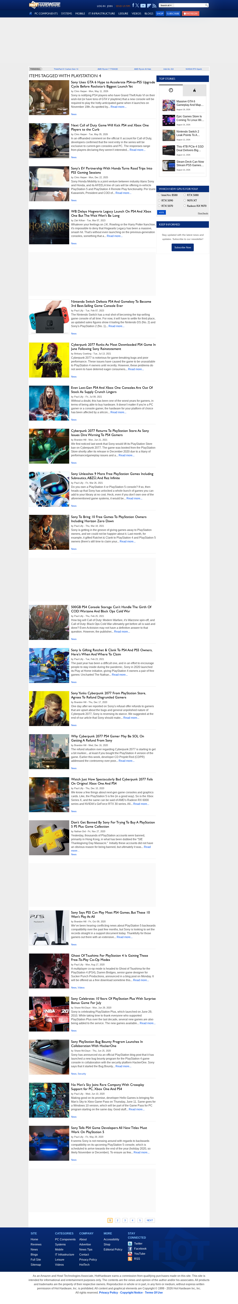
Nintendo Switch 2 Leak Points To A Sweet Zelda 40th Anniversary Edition (188, 133)
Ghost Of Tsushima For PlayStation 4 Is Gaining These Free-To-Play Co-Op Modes (109, 957)
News (74, 114)
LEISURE (123, 13)
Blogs (34, 1254)
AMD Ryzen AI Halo (142, 68)
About (83, 1239)
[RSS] (154, 5)
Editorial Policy (113, 1249)
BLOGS (149, 13)
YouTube (139, 1253)
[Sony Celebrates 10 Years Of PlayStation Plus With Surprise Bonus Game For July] (49, 1014)
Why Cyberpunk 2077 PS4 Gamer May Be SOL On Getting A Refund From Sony (107, 738)
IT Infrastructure (64, 1254)
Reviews (36, 1244)
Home (34, 1239)
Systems (60, 1244)
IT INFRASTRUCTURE (102, 13)
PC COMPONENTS (46, 13)
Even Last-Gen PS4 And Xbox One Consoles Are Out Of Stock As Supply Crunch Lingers (112, 389)
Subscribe (173, 13)
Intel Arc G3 (168, 68)
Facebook (140, 1248)
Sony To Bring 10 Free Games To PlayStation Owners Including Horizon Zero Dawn (109, 519)
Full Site (36, 1259)
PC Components (65, 1239)
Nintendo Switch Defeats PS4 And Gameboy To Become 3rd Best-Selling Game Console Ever (111, 303)
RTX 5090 (167, 200)
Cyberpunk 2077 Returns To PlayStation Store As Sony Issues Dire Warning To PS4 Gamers (110, 433)
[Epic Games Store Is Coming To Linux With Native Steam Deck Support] (169, 120)
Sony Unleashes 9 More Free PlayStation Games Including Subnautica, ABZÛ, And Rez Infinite (112, 476)
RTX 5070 (167, 205)
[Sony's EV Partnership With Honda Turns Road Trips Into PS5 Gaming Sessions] (49, 183)
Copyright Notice (131, 1292)
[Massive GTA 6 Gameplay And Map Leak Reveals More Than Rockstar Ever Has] (169, 105)
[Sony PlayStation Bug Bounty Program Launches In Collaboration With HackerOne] (49, 1057)
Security (82, 1073)
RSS (137, 1258)
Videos (81, 987)
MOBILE (80, 13)
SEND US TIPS (123, 6)
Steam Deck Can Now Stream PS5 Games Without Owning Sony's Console (190, 163)
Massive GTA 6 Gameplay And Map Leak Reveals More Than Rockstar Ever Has (188, 103)
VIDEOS (136, 13)
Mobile (59, 1249)
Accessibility (111, 1239)
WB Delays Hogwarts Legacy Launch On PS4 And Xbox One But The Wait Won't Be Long (111, 213)
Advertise (85, 1244)
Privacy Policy (88, 1259)
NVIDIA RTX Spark (194, 68)
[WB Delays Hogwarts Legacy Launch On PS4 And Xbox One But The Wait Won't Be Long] (49, 226)
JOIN (110, 6)
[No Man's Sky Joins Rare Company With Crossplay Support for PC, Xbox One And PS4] (49, 1100)
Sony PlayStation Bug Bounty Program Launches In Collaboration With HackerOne (107, 1044)
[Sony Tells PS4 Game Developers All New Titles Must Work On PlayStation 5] (49, 1143)
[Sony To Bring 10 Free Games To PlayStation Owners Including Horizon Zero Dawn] (49, 532)
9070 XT (191, 200)
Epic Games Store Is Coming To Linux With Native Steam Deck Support (190, 118)
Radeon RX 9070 (196, 205)
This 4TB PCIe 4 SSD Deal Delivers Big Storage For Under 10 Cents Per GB (190, 148)
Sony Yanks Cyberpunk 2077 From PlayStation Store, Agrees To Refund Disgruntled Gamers (108, 695)
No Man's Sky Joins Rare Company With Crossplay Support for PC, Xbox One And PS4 (107, 1087)
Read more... (118, 106)
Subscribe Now (182, 247)
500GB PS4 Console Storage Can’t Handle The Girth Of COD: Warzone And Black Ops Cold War (111, 609)
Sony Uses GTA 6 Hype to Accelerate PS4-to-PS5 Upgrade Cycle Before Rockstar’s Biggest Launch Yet (113, 84)
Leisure (59, 1259)
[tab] (171, 90)
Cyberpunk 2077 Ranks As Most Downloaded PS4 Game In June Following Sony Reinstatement (113, 346)
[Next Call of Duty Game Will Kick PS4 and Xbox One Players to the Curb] (49, 140)
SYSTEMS (66, 13)
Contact (84, 1254)
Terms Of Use (154, 1292)
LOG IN (101, 6)
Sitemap (36, 1264)
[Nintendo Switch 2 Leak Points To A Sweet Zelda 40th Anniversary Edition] (169, 135)
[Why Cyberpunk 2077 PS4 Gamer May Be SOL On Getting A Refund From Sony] (49, 751)
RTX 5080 (192, 195)
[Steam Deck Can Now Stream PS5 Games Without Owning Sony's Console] (169, 165)
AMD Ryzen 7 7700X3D (108, 68)
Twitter (138, 1243)
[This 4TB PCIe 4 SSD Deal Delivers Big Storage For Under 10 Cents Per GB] (169, 150)
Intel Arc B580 (169, 195)
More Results (203, 213)
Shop (160, 13)
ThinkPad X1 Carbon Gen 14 (66, 68)
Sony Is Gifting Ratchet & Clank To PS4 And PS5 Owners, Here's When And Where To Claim (111, 652)
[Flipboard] (149, 5)
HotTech (84, 1264)
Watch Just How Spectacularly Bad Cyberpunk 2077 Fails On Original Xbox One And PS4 (112, 781)
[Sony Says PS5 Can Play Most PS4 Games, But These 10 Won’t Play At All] (49, 927)
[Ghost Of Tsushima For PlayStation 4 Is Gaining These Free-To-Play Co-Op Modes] (49, 971)
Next (150, 1220)
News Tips (85, 1249)
